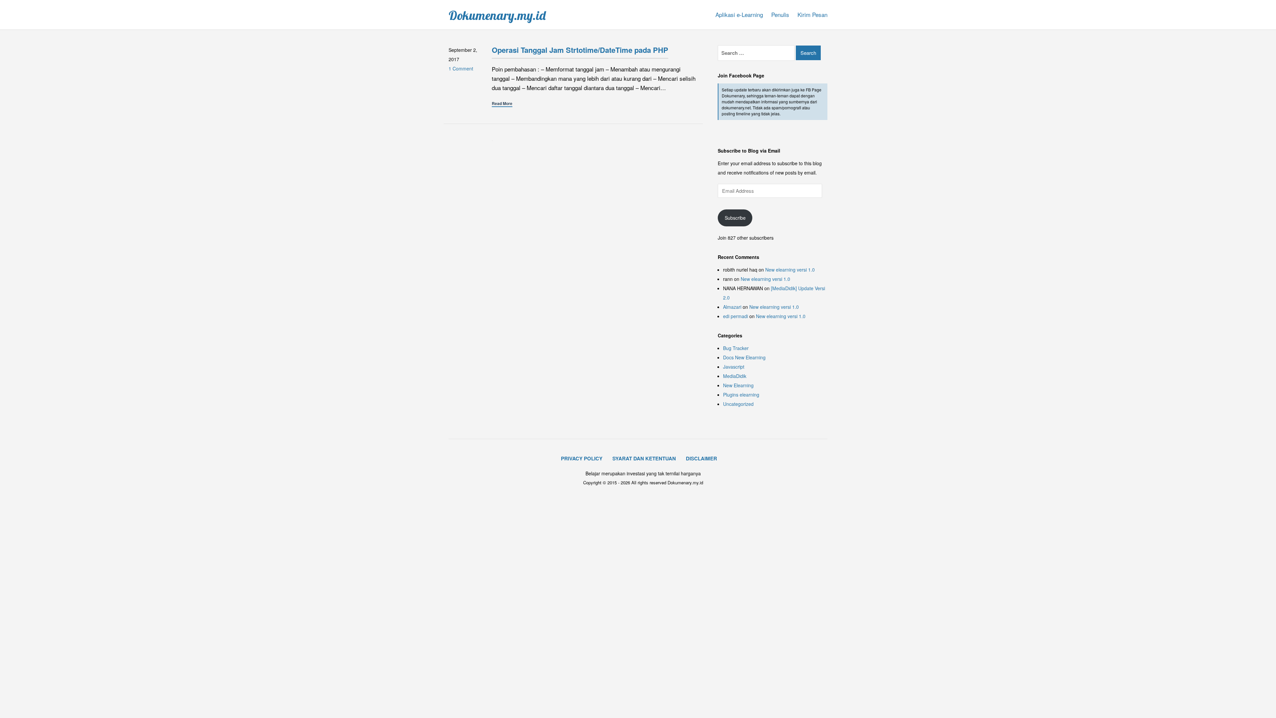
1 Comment (461, 68)
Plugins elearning (741, 394)
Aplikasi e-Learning (739, 14)
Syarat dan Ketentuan (644, 458)
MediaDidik (734, 376)
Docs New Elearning (744, 357)
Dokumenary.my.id (497, 15)
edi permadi (735, 316)
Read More (502, 103)
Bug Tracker (736, 348)
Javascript (733, 366)
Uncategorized (738, 404)
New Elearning (738, 385)
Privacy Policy (581, 458)
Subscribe (735, 217)
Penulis (780, 14)
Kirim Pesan (812, 14)
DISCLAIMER (701, 458)
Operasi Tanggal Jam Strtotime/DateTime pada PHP (580, 50)
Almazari (732, 306)
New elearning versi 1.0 (790, 269)
